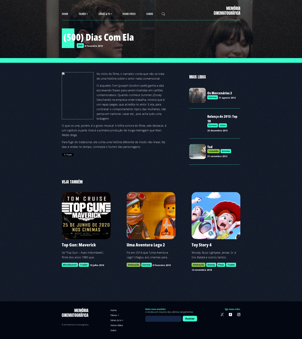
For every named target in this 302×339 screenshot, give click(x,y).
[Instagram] (238, 314)
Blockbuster (70, 264)
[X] (222, 314)
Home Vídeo (129, 14)
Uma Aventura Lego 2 (146, 245)
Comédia (213, 151)
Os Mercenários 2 (219, 93)
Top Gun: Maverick (79, 245)
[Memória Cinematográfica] (227, 13)
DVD (80, 45)
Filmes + (83, 14)
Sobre (149, 14)
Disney (211, 264)
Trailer (84, 264)
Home (65, 14)
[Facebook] (230, 314)
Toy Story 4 (202, 245)
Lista (223, 125)
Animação (133, 264)
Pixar (221, 264)
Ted (210, 146)
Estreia (213, 97)
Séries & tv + (105, 14)
